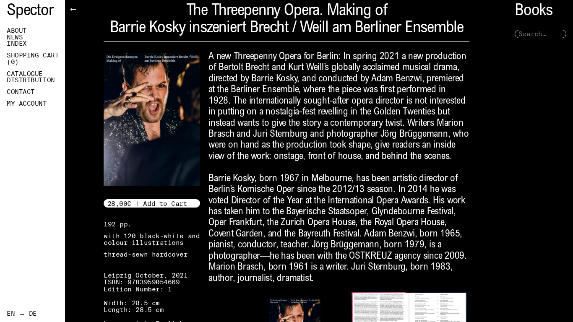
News (15, 37)
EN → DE (22, 313)
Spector (30, 11)
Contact (21, 91)
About (17, 30)
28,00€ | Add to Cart (147, 203)
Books (533, 11)
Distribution (31, 80)
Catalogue (25, 73)
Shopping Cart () (33, 58)
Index (17, 43)
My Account (27, 103)
